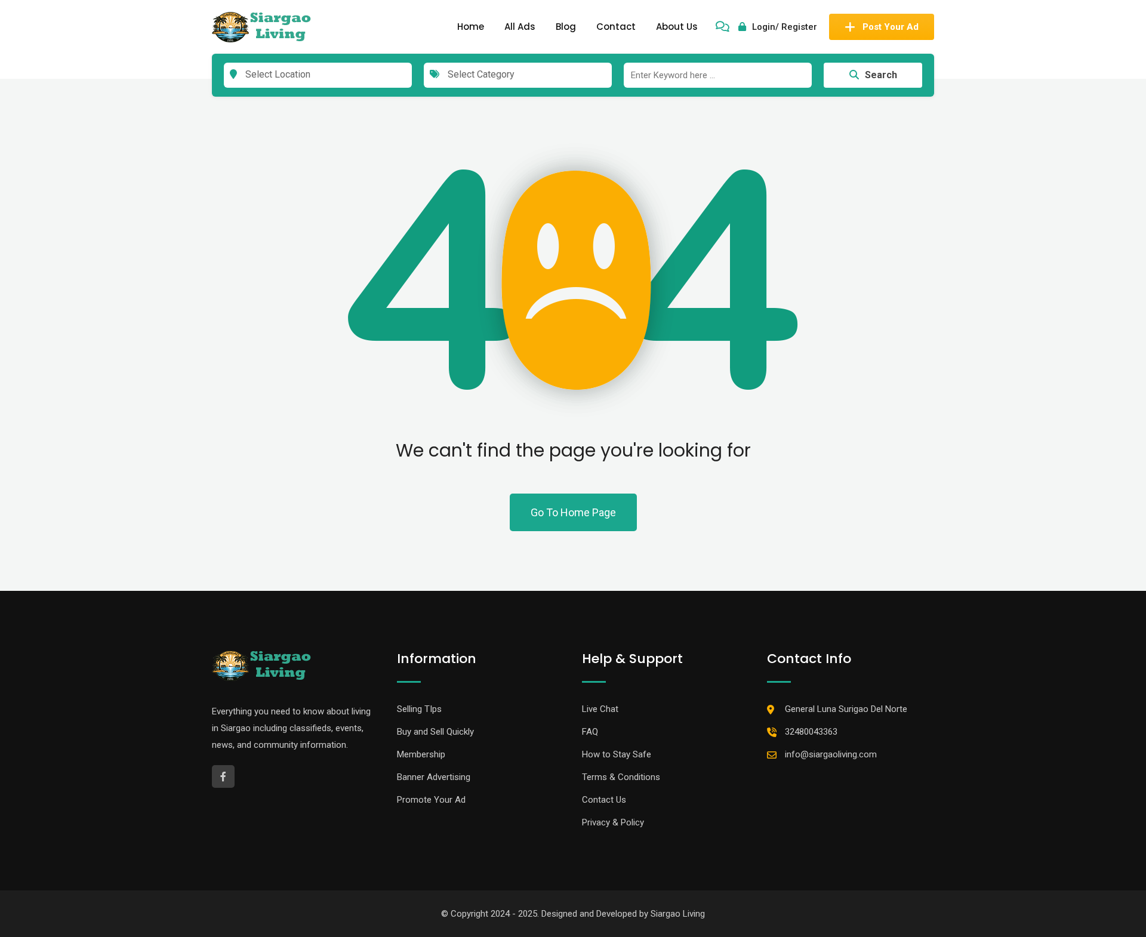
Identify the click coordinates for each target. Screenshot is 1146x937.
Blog (566, 26)
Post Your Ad (890, 26)
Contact (616, 26)
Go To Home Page (573, 512)
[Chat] (722, 27)
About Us (677, 26)
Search (881, 75)
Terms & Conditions (621, 777)
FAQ (590, 731)
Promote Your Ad (431, 799)
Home (470, 26)
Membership (421, 754)
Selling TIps (419, 709)
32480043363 (811, 731)
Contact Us (604, 799)
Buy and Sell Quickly (435, 731)
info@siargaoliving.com (831, 754)
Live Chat (600, 709)
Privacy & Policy (613, 822)
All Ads (519, 26)
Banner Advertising (433, 777)
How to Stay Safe (616, 754)
